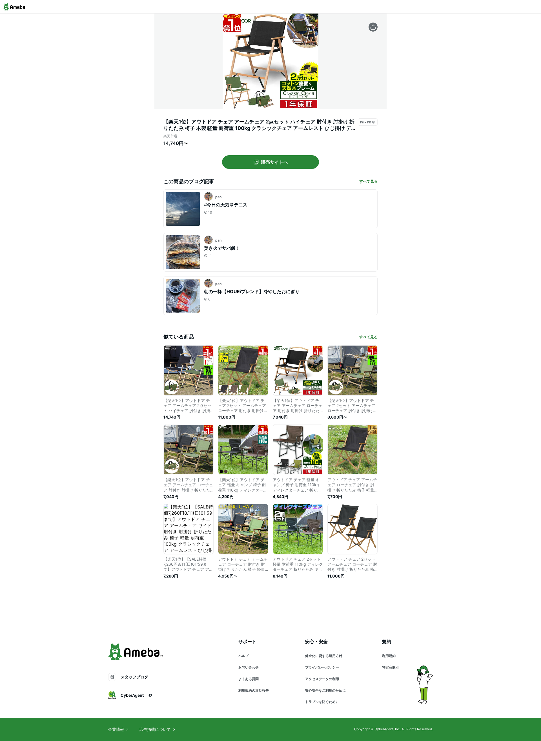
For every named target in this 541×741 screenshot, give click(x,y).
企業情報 (116, 729)
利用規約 (389, 656)
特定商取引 (390, 667)
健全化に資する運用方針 (323, 656)
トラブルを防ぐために (322, 702)
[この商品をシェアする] (373, 27)
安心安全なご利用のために (325, 690)
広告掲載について (155, 729)
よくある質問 (248, 679)
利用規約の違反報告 (253, 690)
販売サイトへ (274, 162)
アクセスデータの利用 (322, 679)
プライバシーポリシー (322, 667)
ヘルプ (243, 656)
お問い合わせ (248, 667)
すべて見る (368, 181)
